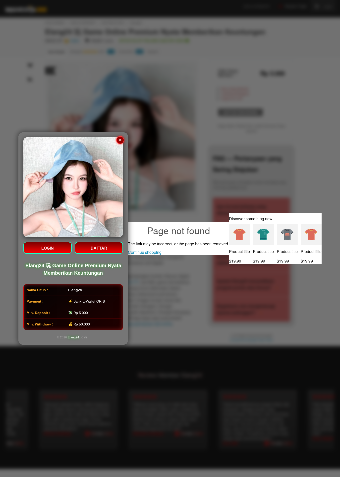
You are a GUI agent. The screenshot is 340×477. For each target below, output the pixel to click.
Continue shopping (145, 252)
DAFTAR (99, 248)
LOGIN (47, 248)
